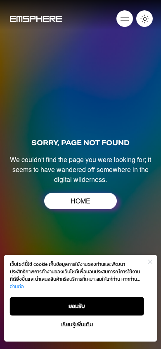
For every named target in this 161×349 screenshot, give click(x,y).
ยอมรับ (77, 306)
